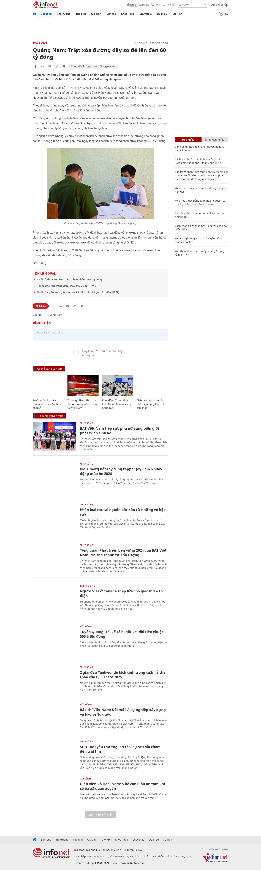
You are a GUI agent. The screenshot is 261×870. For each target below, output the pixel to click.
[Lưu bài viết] (64, 66)
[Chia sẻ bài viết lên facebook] (35, 66)
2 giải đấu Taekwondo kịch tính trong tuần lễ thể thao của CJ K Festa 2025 (122, 674)
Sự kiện (177, 13)
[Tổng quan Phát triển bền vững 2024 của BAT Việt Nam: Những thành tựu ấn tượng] (54, 558)
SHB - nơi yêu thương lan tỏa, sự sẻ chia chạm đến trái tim (120, 749)
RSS (226, 13)
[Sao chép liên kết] (56, 66)
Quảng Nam (55, 314)
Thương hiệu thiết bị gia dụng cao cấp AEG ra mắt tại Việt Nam (82, 404)
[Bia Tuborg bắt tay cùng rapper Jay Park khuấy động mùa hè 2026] (54, 477)
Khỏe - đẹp (127, 13)
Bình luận (41, 306)
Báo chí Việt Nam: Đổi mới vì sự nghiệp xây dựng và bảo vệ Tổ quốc (123, 712)
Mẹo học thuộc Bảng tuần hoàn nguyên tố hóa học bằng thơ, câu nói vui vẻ (200, 202)
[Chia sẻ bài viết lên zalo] (42, 66)
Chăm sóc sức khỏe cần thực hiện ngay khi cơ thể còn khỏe (152, 404)
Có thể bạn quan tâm (49, 368)
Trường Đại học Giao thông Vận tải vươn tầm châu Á (47, 404)
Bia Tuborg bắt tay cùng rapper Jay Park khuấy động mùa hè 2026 (121, 471)
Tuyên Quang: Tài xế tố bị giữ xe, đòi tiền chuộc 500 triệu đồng (121, 634)
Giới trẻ (111, 13)
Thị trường (63, 13)
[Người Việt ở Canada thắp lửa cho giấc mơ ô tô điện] (54, 599)
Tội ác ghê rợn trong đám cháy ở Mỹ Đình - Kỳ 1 (66, 286)
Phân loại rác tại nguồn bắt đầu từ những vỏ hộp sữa (123, 512)
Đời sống (46, 13)
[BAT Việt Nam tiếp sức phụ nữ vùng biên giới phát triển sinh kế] (54, 436)
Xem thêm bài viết (100, 814)
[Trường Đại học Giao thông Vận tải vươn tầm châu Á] (48, 385)
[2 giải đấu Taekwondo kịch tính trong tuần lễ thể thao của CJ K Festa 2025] (54, 680)
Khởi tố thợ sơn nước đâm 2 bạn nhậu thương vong (69, 279)
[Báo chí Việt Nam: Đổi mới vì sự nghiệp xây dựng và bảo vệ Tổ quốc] (54, 717)
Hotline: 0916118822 (164, 4)
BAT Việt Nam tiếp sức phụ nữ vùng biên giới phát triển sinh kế (119, 430)
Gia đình (96, 13)
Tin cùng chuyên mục (50, 415)
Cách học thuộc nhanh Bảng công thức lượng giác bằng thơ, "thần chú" (198, 161)
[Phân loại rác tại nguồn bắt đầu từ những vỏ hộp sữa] (54, 517)
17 (219, 163)
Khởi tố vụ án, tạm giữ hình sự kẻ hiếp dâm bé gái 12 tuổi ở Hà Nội (78, 292)
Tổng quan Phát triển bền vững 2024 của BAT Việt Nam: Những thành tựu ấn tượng (123, 552)
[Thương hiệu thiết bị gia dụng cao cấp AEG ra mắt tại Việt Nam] (83, 385)
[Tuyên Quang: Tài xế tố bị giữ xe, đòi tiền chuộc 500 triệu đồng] (54, 639)
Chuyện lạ (146, 13)
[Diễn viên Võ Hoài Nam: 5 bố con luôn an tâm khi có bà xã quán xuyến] (54, 792)
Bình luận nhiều (214, 139)
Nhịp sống (86, 423)
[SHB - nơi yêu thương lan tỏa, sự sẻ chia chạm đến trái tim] (54, 754)
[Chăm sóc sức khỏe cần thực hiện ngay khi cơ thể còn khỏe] (152, 385)
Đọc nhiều (188, 139)
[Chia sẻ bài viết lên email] (49, 66)
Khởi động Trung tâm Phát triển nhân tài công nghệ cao (116, 404)
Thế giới (81, 13)
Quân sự (162, 13)
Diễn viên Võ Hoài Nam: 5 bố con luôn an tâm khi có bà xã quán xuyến (122, 786)
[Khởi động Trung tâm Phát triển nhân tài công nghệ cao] (117, 385)
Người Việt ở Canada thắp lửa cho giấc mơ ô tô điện (121, 593)
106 (185, 216)
